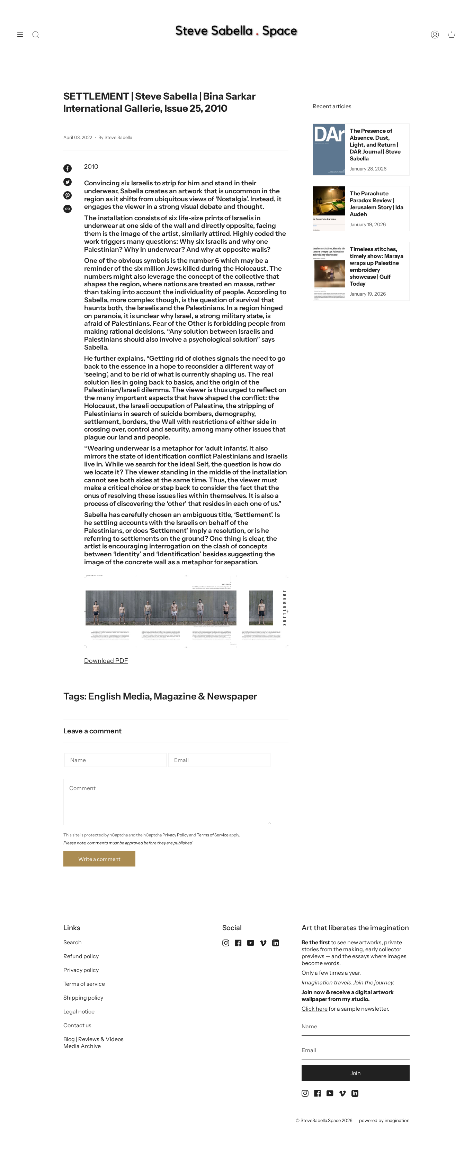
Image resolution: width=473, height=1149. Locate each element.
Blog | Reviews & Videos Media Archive (93, 1042)
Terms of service (84, 983)
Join (355, 1072)
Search (72, 942)
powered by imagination (384, 1120)
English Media (119, 696)
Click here (315, 1008)
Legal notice (79, 1011)
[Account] (435, 34)
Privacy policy (81, 969)
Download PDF (106, 661)
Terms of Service (213, 834)
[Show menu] (22, 34)
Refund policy (81, 956)
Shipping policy (83, 997)
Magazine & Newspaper (205, 696)
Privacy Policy (175, 834)
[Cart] (451, 34)
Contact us (77, 1025)
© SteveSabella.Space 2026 (324, 1120)
